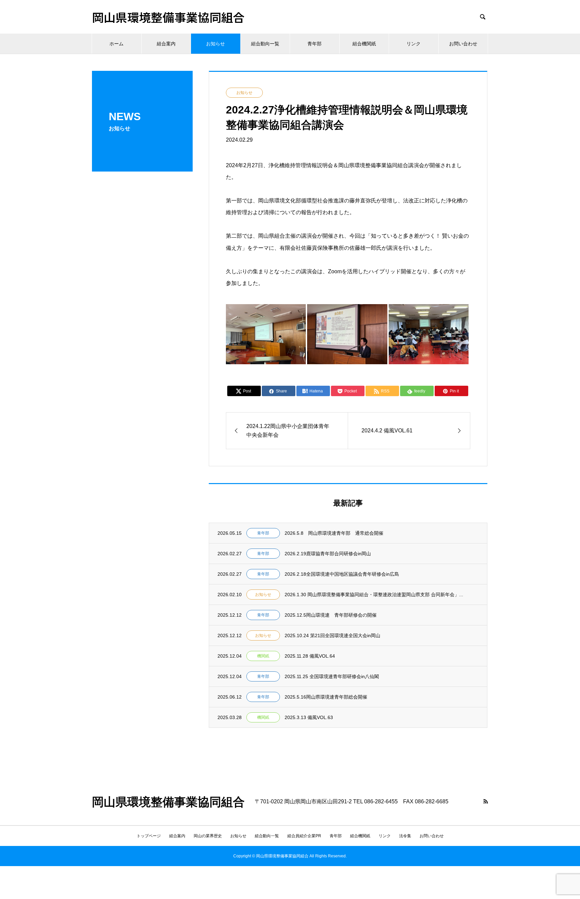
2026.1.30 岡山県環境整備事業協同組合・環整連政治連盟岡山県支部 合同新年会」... (374, 594)
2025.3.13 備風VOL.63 (309, 717)
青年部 (314, 43)
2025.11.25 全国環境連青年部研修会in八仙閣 (332, 676)
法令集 (405, 836)
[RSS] (485, 801)
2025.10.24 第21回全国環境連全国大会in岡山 (332, 635)
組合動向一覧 (265, 43)
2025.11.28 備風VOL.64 (310, 656)
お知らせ (215, 43)
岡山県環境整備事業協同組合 (168, 17)
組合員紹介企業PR (304, 836)
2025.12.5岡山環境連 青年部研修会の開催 (331, 615)
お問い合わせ (463, 43)
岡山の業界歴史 (208, 836)
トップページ (149, 836)
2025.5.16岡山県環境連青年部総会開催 (326, 697)
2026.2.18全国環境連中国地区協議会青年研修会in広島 (342, 574)
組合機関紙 (364, 43)
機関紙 (263, 656)
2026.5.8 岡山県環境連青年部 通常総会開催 (334, 533)
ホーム (116, 43)
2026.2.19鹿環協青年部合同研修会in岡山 (328, 553)
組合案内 (166, 43)
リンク (413, 43)
